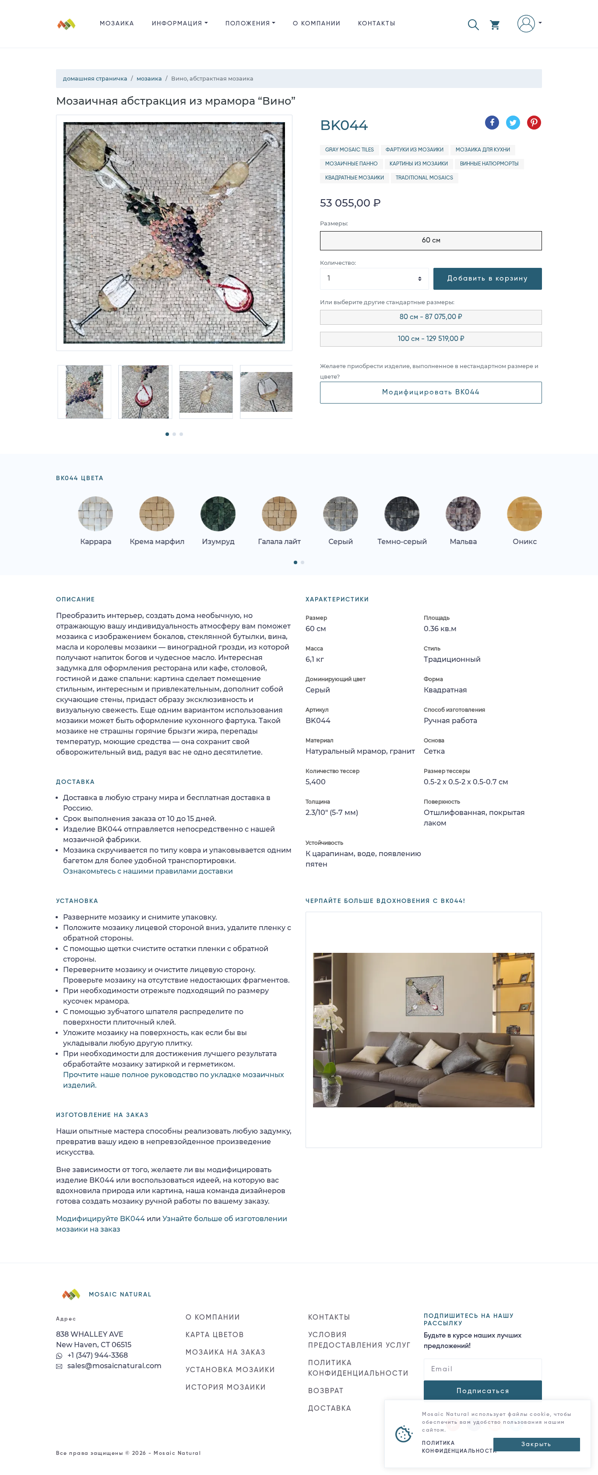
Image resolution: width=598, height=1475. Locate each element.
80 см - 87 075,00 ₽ (431, 317)
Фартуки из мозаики (414, 150)
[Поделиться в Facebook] (492, 122)
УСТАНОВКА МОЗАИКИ (230, 1370)
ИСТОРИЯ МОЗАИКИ (226, 1387)
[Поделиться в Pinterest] (534, 122)
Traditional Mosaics (424, 178)
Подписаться (483, 1391)
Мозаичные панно (351, 164)
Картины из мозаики (419, 164)
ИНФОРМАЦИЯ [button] (177, 24)
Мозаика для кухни (483, 150)
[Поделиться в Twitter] (513, 122)
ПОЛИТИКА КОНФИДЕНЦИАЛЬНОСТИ (358, 1368)
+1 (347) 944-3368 (97, 1355)
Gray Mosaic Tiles (349, 150)
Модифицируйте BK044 (100, 1219)
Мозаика (117, 24)
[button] (473, 24)
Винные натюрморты (489, 164)
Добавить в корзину (487, 278)
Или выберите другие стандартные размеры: (387, 302)
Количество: (338, 263)
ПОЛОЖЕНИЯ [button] (248, 24)
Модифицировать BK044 (431, 392)
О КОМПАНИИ (317, 24)
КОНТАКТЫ (377, 24)
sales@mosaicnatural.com (114, 1366)
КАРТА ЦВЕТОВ (215, 1335)
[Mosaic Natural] (66, 31)
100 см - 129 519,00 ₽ (431, 339)
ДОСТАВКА (330, 1408)
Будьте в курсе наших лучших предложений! (472, 1341)
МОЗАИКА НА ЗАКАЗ (226, 1352)
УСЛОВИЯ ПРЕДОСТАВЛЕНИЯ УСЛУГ (359, 1340)
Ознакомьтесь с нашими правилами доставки (148, 871)
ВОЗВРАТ (326, 1391)
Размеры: (334, 223)
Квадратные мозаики (354, 178)
